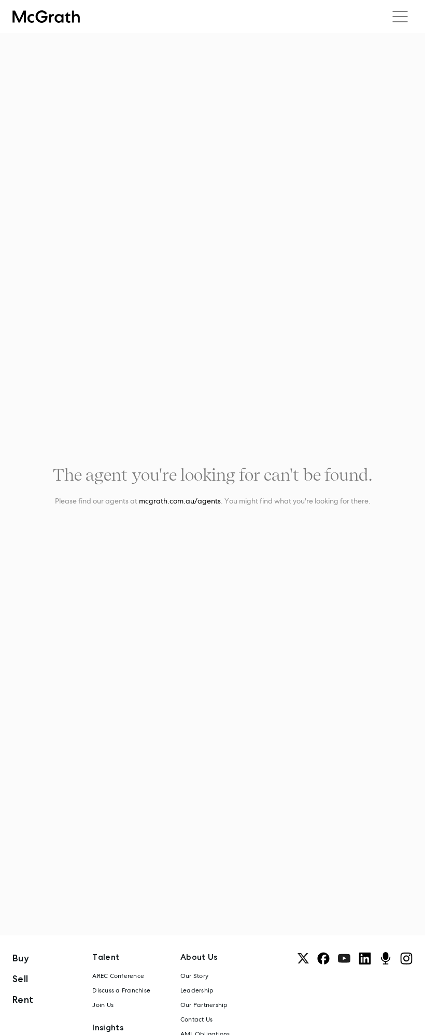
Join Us (103, 1005)
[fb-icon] (323, 958)
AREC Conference (118, 976)
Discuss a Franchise (121, 990)
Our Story (194, 976)
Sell (20, 979)
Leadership (197, 990)
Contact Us (196, 1019)
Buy (20, 958)
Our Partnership (204, 1005)
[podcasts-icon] (385, 958)
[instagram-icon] (406, 958)
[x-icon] (303, 958)
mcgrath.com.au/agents (180, 501)
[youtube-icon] (344, 958)
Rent (22, 999)
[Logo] (46, 16)
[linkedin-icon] (365, 958)
